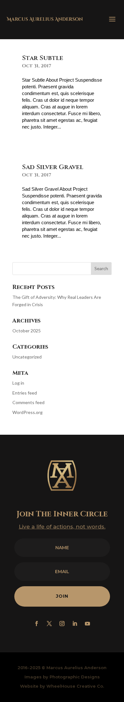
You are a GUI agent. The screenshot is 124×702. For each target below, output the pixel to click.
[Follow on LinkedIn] (75, 623)
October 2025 (26, 330)
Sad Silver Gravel (52, 167)
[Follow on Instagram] (62, 623)
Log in (18, 383)
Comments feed (28, 402)
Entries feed (24, 392)
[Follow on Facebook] (36, 623)
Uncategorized (27, 356)
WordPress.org (27, 412)
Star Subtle (42, 58)
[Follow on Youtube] (87, 623)
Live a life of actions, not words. (62, 526)
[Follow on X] (49, 623)
